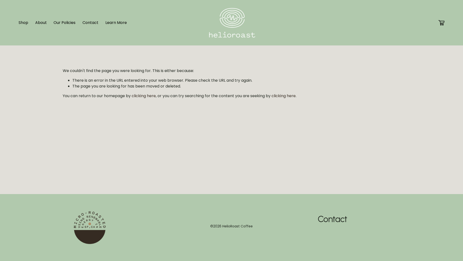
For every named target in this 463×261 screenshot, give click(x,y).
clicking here (144, 96)
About (41, 22)
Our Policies (64, 22)
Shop (23, 22)
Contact (90, 22)
